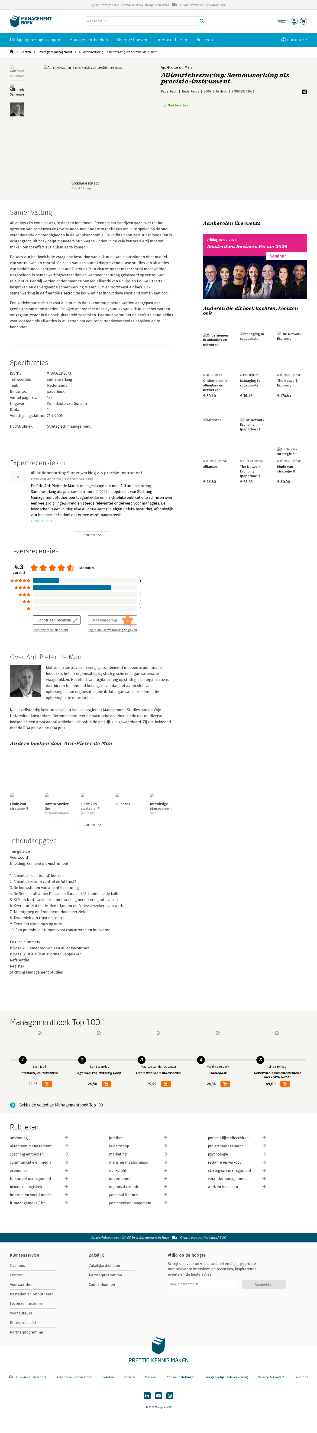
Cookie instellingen (181, 1377)
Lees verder (40, 521)
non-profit (117, 1170)
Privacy (129, 1377)
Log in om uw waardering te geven (112, 630)
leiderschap (119, 1146)
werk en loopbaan (223, 1187)
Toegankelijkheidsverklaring (227, 1377)
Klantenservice (24, 1255)
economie (18, 1170)
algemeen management (31, 1146)
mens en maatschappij (128, 1162)
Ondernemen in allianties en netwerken (215, 385)
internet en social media (31, 1195)
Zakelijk (96, 1255)
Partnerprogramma (26, 1332)
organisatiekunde (124, 1187)
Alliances (123, 804)
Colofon (108, 1377)
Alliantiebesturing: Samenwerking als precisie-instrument (118, 52)
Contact (16, 1275)
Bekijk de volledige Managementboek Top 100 (61, 1105)
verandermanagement (227, 1178)
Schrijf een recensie (54, 620)
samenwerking (59, 379)
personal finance (123, 1195)
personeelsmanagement (130, 1203)
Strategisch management (55, 52)
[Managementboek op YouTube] (158, 1395)
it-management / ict (27, 1203)
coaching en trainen (27, 1154)
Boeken (26, 52)
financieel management (30, 1178)
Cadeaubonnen (102, 1284)
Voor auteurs (21, 1313)
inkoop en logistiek (26, 1187)
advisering (19, 1138)
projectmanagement (225, 1146)
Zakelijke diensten (104, 1265)
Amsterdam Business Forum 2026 (247, 246)
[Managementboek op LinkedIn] (147, 1395)
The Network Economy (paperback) (250, 471)
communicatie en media (31, 1162)
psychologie (218, 1154)
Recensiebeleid (23, 1323)
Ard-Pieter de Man (176, 67)
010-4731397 (297, 40)
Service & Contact (271, 1377)
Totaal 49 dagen (82, 188)
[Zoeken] (202, 21)
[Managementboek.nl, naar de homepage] (31, 26)
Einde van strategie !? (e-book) (90, 808)
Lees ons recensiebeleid (50, 630)
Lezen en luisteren (26, 1303)
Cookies (151, 1377)
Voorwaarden (21, 1284)
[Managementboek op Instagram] (169, 1395)
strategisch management (229, 1170)
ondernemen (120, 1178)
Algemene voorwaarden (74, 1377)
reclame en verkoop (225, 1162)
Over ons (17, 1265)
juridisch (116, 1138)
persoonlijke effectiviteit (228, 1138)
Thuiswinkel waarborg (30, 1377)
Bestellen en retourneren (32, 1294)
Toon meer (89, 535)
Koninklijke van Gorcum (67, 403)
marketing (118, 1154)
